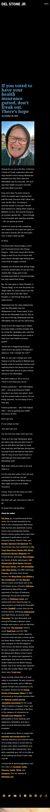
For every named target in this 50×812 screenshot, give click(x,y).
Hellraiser (30, 586)
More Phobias (28, 557)
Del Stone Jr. (6, 518)
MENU (46, 4)
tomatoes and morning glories (13, 736)
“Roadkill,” (12, 608)
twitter (24, 767)
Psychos (4, 573)
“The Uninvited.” (17, 627)
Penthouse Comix (17, 599)
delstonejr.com (7, 776)
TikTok (18, 770)
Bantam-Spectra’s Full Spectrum (14, 543)
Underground (29, 611)
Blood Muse (16, 576)
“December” (6, 618)
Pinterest (5, 770)
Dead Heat (11, 631)
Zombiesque (10, 579)
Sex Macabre (24, 579)
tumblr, (13, 770)
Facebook (17, 767)
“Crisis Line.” (16, 672)
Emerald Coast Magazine (11, 715)
